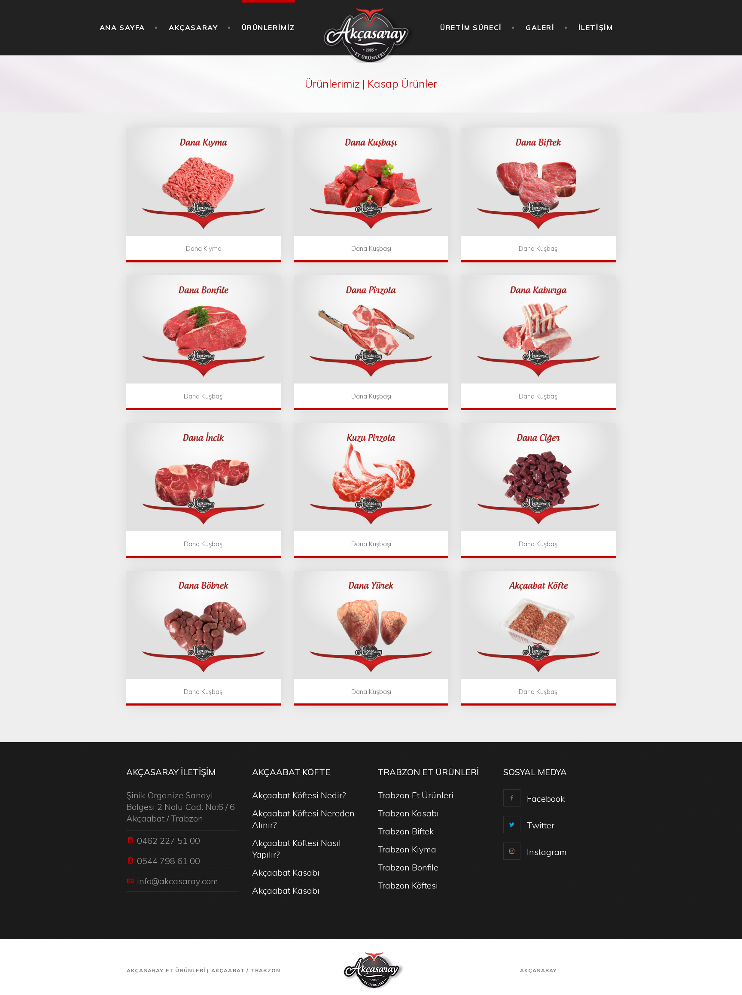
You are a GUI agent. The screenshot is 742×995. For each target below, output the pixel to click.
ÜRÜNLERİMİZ (268, 27)
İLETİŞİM (595, 27)
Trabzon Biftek (405, 831)
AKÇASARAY (193, 27)
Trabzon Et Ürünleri (415, 795)
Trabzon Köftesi (407, 885)
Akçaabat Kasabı (285, 872)
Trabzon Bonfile (407, 867)
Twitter (540, 825)
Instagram (547, 851)
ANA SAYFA (122, 27)
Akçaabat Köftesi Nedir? (299, 795)
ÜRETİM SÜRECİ (471, 27)
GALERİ (540, 27)
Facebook (546, 798)
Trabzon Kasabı (408, 813)
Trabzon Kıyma (406, 849)
